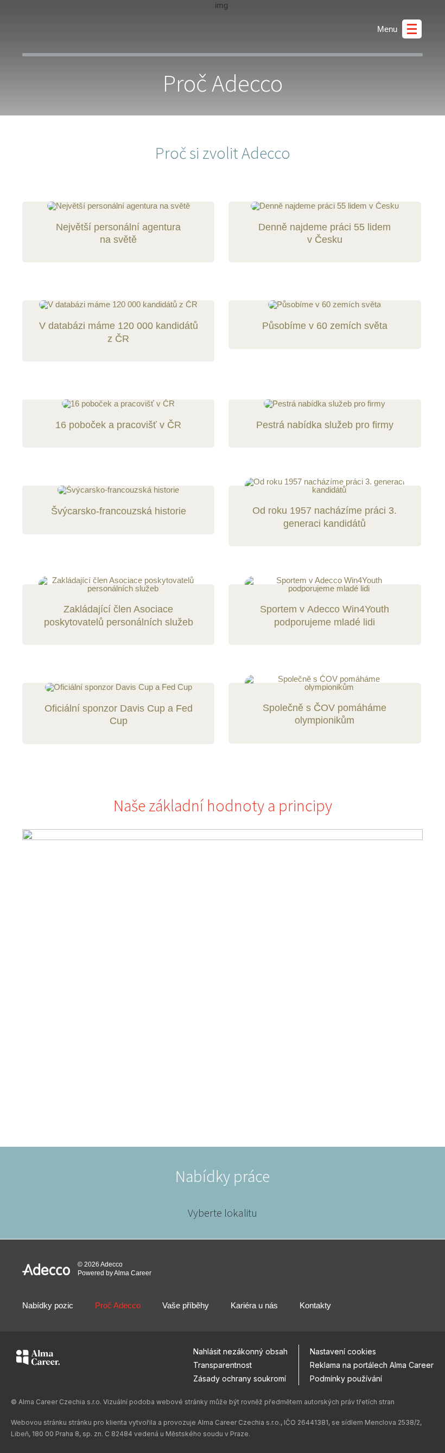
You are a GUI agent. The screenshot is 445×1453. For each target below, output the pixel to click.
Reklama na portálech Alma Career (372, 1365)
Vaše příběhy (185, 1305)
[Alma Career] (38, 1359)
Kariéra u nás (254, 1305)
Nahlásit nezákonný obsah (240, 1351)
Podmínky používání (346, 1378)
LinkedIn (388, 1305)
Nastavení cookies (343, 1351)
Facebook (364, 1305)
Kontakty (315, 1305)
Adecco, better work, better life (69, 26)
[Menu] (412, 29)
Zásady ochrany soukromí (239, 1378)
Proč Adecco (118, 1305)
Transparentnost (222, 1365)
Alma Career (132, 1273)
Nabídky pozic (47, 1305)
